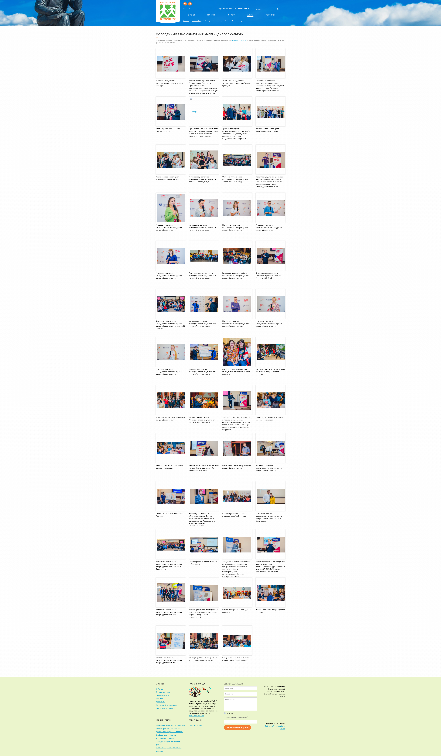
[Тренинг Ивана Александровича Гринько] (171, 496)
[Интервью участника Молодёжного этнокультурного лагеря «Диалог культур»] (171, 208)
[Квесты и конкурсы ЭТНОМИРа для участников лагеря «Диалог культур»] (271, 352)
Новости (231, 15)
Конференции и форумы (166, 735)
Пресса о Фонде (195, 725)
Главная (186, 21)
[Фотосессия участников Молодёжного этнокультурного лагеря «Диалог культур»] (204, 159)
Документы (160, 702)
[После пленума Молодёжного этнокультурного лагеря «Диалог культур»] (237, 352)
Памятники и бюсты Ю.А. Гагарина (170, 725)
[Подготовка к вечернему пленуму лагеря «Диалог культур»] (237, 448)
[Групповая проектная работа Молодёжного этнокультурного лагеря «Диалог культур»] (204, 256)
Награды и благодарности (167, 705)
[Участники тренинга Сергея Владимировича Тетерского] (271, 111)
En (189, 8)
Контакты (270, 15)
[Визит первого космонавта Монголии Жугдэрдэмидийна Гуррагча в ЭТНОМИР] (271, 256)
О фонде (191, 15)
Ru (184, 8)
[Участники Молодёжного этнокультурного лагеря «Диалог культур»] (237, 63)
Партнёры (160, 698)
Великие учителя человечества (169, 728)
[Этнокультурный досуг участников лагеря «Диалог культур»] (171, 400)
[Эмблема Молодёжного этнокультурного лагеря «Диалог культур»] (171, 63)
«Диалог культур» (239, 40)
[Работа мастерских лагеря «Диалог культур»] (237, 592)
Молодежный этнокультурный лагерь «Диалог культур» (224, 21)
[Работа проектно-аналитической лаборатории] (204, 544)
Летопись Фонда (163, 692)
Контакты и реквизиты (165, 708)
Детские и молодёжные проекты (169, 732)
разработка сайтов (280, 727)
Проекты (211, 15)
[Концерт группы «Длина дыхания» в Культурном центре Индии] (204, 640)
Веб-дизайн (270, 726)
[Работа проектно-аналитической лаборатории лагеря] (271, 400)
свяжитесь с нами (196, 716)
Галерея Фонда (197, 21)
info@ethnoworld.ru (225, 9)
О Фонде (159, 689)
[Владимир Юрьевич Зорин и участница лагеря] (171, 111)
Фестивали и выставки (165, 738)
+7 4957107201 (243, 8)
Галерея (250, 15)
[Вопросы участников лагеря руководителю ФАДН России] (237, 496)
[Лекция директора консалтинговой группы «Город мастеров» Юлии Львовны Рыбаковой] (204, 448)
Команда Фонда (162, 695)
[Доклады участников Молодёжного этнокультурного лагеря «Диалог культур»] (204, 352)
